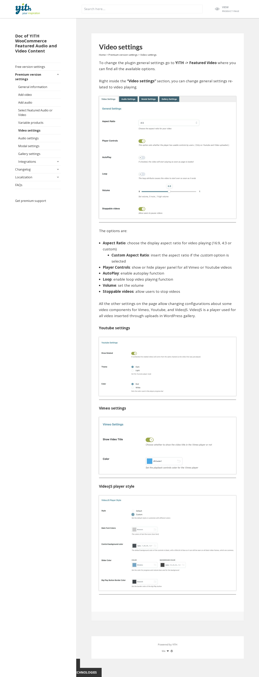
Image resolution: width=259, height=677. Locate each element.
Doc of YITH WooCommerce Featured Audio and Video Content (36, 43)
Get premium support (30, 201)
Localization (23, 177)
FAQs (18, 185)
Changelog (23, 169)
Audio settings (28, 138)
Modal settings (28, 146)
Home (102, 54)
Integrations (27, 162)
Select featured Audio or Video (35, 112)
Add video (25, 95)
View (230, 9)
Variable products (30, 123)
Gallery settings (29, 154)
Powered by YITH (167, 644)
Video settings (29, 130)
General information (32, 87)
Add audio (25, 102)
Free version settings (30, 67)
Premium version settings (28, 76)
